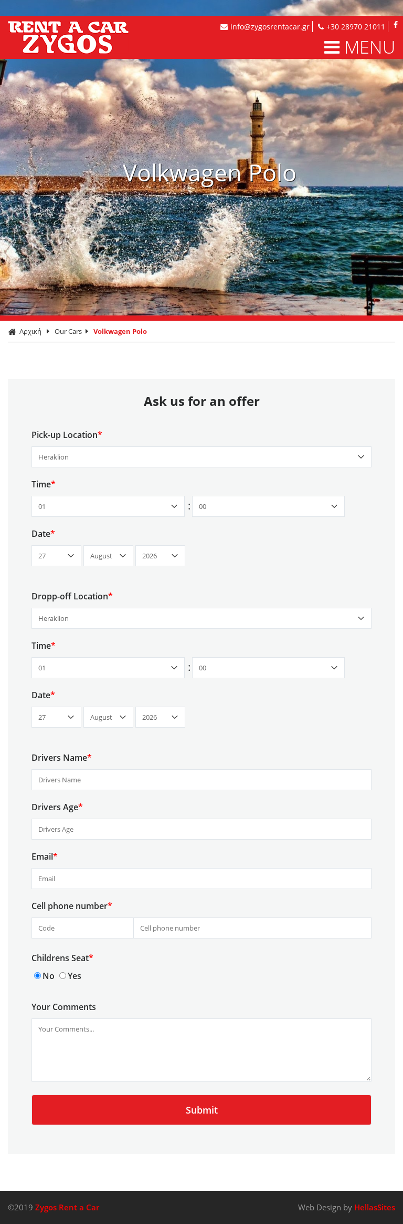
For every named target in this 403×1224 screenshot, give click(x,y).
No (49, 976)
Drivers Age (57, 807)
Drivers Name (61, 757)
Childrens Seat (62, 958)
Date (43, 533)
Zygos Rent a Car (87, 37)
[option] (201, 157)
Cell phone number (71, 906)
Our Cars (68, 331)
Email (44, 856)
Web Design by (346, 1207)
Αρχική (30, 332)
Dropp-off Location (72, 596)
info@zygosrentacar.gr (270, 27)
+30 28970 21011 (355, 27)
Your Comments (63, 1007)
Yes (74, 976)
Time (43, 484)
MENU (369, 47)
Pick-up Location (66, 435)
